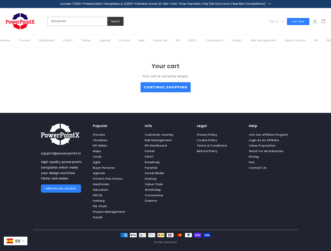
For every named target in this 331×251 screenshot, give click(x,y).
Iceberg (99, 201)
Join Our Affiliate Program (268, 135)
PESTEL (98, 195)
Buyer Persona (104, 168)
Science (151, 201)
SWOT (149, 157)
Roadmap (152, 162)
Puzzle (98, 217)
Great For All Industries (266, 151)
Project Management (109, 212)
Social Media (154, 173)
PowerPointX (170, 242)
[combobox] (77, 21)
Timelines (100, 140)
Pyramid (151, 168)
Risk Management (158, 140)
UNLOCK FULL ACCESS (61, 188)
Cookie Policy (207, 140)
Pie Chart (100, 206)
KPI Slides (100, 145)
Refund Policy (207, 151)
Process (99, 135)
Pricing (254, 157)
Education (100, 190)
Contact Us (257, 168)
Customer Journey (159, 135)
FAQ (252, 162)
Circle (97, 157)
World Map (153, 190)
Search (115, 21)
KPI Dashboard (156, 145)
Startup (150, 179)
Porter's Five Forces (107, 179)
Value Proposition (262, 145)
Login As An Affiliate (264, 140)
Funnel (150, 151)
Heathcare (101, 184)
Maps (97, 151)
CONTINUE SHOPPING (166, 87)
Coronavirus (154, 195)
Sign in (274, 21)
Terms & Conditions (212, 145)
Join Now (298, 21)
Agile (96, 162)
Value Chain (154, 184)
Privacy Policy (207, 135)
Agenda (99, 173)
